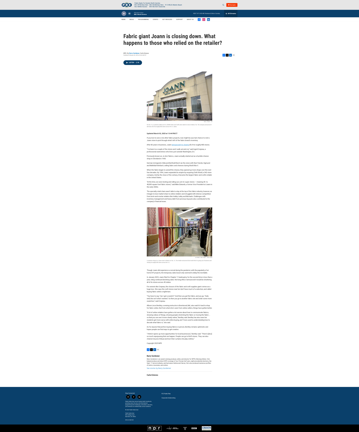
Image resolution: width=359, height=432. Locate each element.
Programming (143, 19)
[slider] (132, 13)
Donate (233, 5)
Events (155, 19)
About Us (190, 19)
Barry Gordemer (134, 53)
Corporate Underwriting (168, 398)
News (124, 19)
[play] (123, 14)
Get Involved (167, 19)
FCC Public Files (166, 393)
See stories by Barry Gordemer (159, 368)
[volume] (129, 13)
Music (132, 19)
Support (179, 19)
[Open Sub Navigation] (127, 19)
